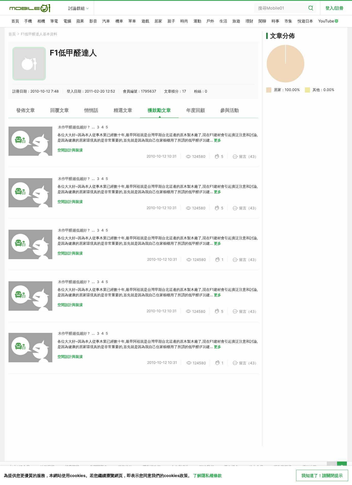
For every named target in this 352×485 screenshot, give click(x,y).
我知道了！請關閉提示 (322, 475)
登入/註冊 (334, 8)
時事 (275, 21)
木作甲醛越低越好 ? (74, 127)
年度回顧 (195, 110)
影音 (93, 21)
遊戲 (145, 21)
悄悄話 (91, 110)
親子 (171, 21)
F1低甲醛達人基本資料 (39, 34)
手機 (28, 21)
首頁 (15, 21)
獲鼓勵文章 (159, 110)
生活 (223, 21)
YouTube (326, 21)
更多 (217, 140)
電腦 (67, 21)
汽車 (106, 21)
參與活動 (229, 110)
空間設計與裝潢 (70, 150)
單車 (132, 21)
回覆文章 (59, 110)
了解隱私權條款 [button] (207, 475)
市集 (288, 21)
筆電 (54, 21)
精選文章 (123, 110)
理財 (249, 21)
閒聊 (262, 21)
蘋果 (80, 21)
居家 (158, 21)
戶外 (210, 21)
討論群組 (76, 8)
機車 (119, 21)
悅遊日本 (305, 21)
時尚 (184, 21)
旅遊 (236, 21)
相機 (41, 21)
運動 (197, 21)
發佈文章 (25, 110)
